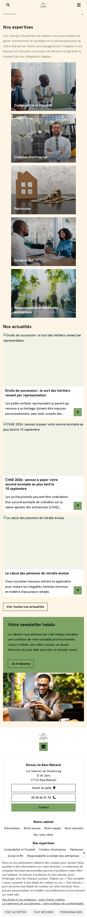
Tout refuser (43, 912)
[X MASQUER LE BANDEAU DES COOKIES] (84, 853)
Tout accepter (15, 912)
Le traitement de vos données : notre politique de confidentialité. (43, 903)
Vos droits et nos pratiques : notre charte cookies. (33, 899)
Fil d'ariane (9, 14)
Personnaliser (71, 912)
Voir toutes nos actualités (25, 607)
